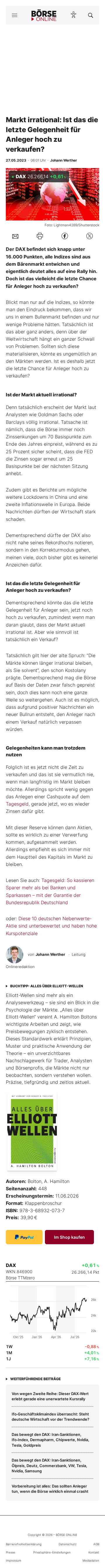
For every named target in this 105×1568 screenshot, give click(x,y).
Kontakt (93, 1552)
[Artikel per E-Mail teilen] (15, 236)
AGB (96, 1544)
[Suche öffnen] (90, 15)
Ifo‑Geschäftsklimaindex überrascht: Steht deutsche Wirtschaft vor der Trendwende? (50, 1417)
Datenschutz (67, 1544)
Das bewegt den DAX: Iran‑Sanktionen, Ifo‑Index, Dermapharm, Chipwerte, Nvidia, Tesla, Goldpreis (50, 1440)
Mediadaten (91, 1560)
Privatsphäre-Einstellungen (52, 1552)
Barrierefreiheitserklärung (23, 1544)
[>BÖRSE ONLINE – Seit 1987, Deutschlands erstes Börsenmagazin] (44, 15)
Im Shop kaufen (69, 1237)
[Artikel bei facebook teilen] (64, 236)
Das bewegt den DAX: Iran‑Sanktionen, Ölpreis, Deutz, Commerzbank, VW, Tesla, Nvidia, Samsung (49, 1465)
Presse (10, 1552)
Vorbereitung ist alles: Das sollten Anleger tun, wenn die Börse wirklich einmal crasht (50, 1489)
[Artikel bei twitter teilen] (89, 236)
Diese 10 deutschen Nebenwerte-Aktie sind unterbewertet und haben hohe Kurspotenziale (51, 926)
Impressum (13, 1560)
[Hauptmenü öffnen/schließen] (14, 15)
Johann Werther (50, 954)
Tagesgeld (17, 804)
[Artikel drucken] (39, 236)
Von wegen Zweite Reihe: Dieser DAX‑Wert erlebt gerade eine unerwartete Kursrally (50, 1396)
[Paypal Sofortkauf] (24, 1237)
